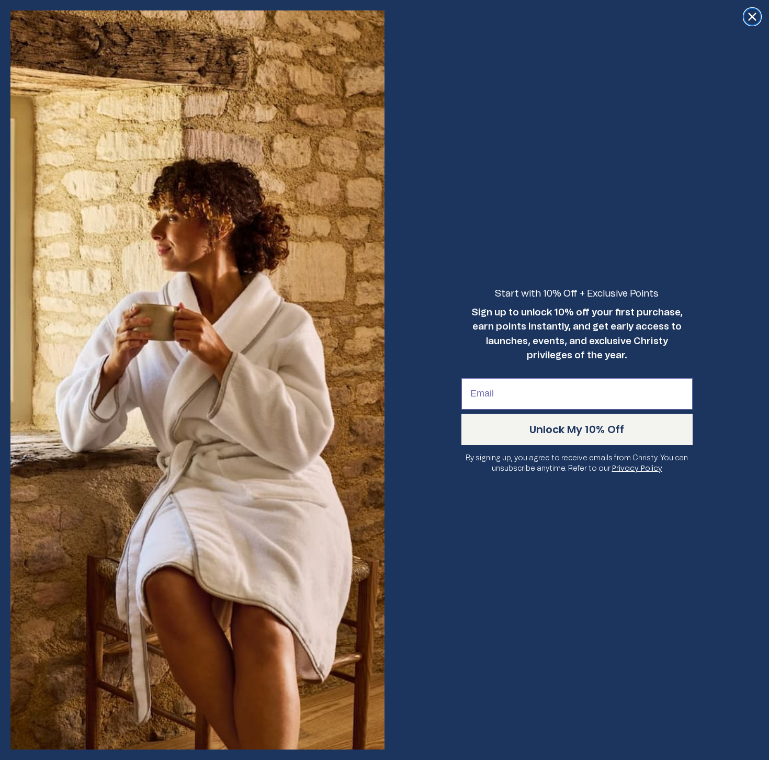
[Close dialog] (752, 16)
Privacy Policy (637, 468)
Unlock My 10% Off (576, 429)
